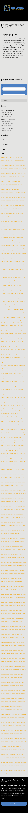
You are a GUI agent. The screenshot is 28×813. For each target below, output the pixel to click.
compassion (15, 280)
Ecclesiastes (3, 162)
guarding (3, 442)
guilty (21, 442)
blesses (2, 240)
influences (3, 480)
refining (20, 621)
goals (24, 432)
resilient (15, 645)
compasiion (3, 280)
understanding (4, 746)
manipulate (3, 514)
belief (2, 229)
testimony (20, 725)
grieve (6, 440)
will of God (16, 762)
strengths (8, 698)
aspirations (19, 216)
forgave (22, 413)
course (10, 314)
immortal (2, 469)
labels (7, 501)
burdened (23, 245)
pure (22, 605)
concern (16, 288)
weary (16, 759)
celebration (3, 256)
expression (3, 397)
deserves (12, 330)
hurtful (2, 464)
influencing (12, 480)
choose (21, 258)
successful (20, 706)
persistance (15, 562)
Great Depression (4, 168)
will (1, 765)
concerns (12, 288)
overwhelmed (20, 546)
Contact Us (14, 803)
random (9, 613)
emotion (7, 365)
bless (14, 240)
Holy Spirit (7, 170)
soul (8, 687)
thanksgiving (13, 727)
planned (18, 565)
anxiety (6, 210)
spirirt (17, 690)
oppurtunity (3, 543)
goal (2, 434)
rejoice (2, 631)
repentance (18, 639)
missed (22, 522)
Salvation (18, 178)
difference (3, 341)
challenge (13, 256)
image (2, 466)
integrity (23, 482)
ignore (20, 464)
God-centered (12, 165)
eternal (6, 386)
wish (18, 765)
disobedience (17, 349)
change (24, 256)
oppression (22, 541)
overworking (15, 549)
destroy (7, 336)
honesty (14, 456)
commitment (9, 272)
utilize (6, 751)
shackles (11, 677)
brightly (24, 242)
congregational (17, 298)
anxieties (3, 210)
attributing (7, 221)
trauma (18, 735)
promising (16, 597)
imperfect (9, 472)
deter (7, 338)
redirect (16, 621)
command (22, 269)
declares (18, 322)
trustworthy (23, 741)
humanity (11, 461)
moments (17, 528)
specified (13, 690)
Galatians (3, 165)
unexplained (15, 746)
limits (7, 506)
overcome (12, 543)
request (18, 642)
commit (19, 272)
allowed (12, 205)
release (24, 631)
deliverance (3, 328)
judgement (17, 496)
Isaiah (15, 170)
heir (18, 453)
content (17, 306)
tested (16, 725)
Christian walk (11, 157)
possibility (22, 570)
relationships (10, 631)
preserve (20, 583)
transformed (3, 735)
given (2, 432)
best (5, 234)
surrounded (23, 714)
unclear (15, 743)
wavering (24, 757)
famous (9, 402)
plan (25, 565)
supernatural (19, 709)
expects (7, 394)
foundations (7, 418)
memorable (18, 517)
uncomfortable (20, 743)
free (20, 418)
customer (3, 320)
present (12, 583)
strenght (18, 695)
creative (24, 314)
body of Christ (18, 240)
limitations (3, 506)
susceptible (17, 717)
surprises (24, 711)
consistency (12, 304)
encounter (8, 370)
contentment (12, 306)
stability (13, 693)
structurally (14, 701)
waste (21, 757)
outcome (8, 543)
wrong (5, 773)
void (20, 754)
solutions (17, 685)
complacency (13, 282)
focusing (9, 410)
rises (23, 655)
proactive (10, 591)
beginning (11, 226)
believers (15, 229)
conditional (3, 290)
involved (20, 493)
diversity (2, 354)
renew (6, 639)
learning (2, 504)
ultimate (11, 743)
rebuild (10, 615)
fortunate (24, 416)
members (13, 517)
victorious (3, 754)
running (23, 658)
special (5, 690)
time (15, 730)
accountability (3, 194)
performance (3, 559)
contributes (22, 306)
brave (15, 242)
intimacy (10, 490)
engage (22, 378)
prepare (16, 581)
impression (14, 474)
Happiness (16, 168)
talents (20, 719)
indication (10, 477)
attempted (15, 218)
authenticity (16, 221)
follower (24, 410)
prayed (20, 575)
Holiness (2, 170)
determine (3, 338)
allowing (16, 205)
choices (14, 258)
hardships (3, 448)
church (10, 261)
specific (9, 690)
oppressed (17, 541)
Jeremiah (3, 173)
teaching (2, 722)
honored (21, 456)
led (11, 504)
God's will (24, 165)
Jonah (18, 173)
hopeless (13, 458)
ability (21, 184)
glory (21, 432)
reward (7, 655)
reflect (24, 623)
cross (14, 317)
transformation (16, 733)
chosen (6, 261)
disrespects (23, 349)
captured (20, 250)
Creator (7, 160)
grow (23, 440)
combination (6, 264)
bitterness (6, 237)
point (18, 567)
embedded (11, 360)
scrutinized (11, 666)
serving (2, 677)
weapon (13, 759)
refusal (23, 626)
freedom (16, 418)
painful (23, 549)
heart (5, 453)
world (22, 767)
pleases (2, 567)
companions (10, 277)
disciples (24, 344)
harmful (11, 448)
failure (21, 397)
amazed (5, 208)
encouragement (19, 370)
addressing (18, 197)
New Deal (14, 176)
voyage (23, 754)
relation (20, 631)
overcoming (17, 543)
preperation (3, 583)
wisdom (8, 765)
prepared (8, 581)
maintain (7, 512)
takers (16, 719)
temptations (22, 722)
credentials (3, 317)
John (16, 173)
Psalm (2, 178)
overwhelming (4, 549)
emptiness (13, 368)
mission (6, 525)
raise (6, 613)
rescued (2, 645)
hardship (7, 448)
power (2, 575)
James (22, 170)
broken (12, 245)
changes (20, 256)
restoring (10, 650)
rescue (6, 645)
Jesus (12, 173)
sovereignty (15, 687)
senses (20, 671)
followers (20, 410)
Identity (11, 170)
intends (16, 485)
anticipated (20, 208)
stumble (23, 703)
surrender (18, 714)
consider (8, 304)
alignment (3, 205)
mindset (23, 520)
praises (13, 575)
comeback (12, 264)
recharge (14, 615)
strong (10, 701)
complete (23, 282)
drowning (7, 357)
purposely (11, 607)
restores (6, 650)
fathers (18, 402)
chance (17, 256)
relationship (16, 631)
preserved (16, 583)
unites (8, 749)
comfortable (17, 264)
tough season (6, 733)
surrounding (3, 717)
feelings (22, 405)
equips (18, 384)
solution (21, 685)
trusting (19, 741)
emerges (12, 362)
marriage (8, 514)
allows (20, 205)
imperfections (21, 469)
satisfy (17, 663)
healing (18, 448)
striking (19, 698)
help (23, 453)
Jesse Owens (8, 173)
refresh (16, 626)
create (17, 314)
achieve (22, 194)
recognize (3, 618)
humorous (23, 461)
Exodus (15, 162)
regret (13, 629)
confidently (3, 293)
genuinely (8, 429)
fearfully (5, 405)
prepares (12, 581)
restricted (15, 650)
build (20, 245)
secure (6, 669)
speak (2, 690)
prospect (12, 599)
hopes (17, 458)
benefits (23, 232)
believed (5, 229)
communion (16, 274)
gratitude (8, 437)
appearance (18, 210)
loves (14, 509)
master (11, 514)
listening (10, 506)
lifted (19, 504)
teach (6, 722)
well (7, 762)
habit (5, 445)
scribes (2, 666)
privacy (22, 589)
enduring (21, 376)
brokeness (3, 245)
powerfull (15, 573)
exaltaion (2, 389)
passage (16, 551)
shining (13, 679)
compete (8, 282)
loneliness (23, 506)
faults (25, 402)
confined (12, 293)
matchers (16, 514)
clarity (23, 261)
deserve (16, 330)
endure (17, 376)
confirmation (21, 293)
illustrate (23, 464)
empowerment (22, 365)
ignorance (16, 464)
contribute (3, 309)
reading (20, 613)
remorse (23, 637)
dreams (19, 354)
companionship (4, 277)
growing (13, 440)
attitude (2, 221)
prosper (2, 602)
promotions (3, 599)
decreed (22, 322)
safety (24, 661)
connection (8, 301)
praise (17, 575)
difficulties (8, 341)
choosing (2, 261)
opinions (2, 541)
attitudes (24, 218)
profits (11, 594)
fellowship (7, 408)
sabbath (8, 661)
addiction (14, 197)
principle (14, 589)
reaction (17, 613)
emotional (20, 362)
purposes (16, 607)
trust (2, 743)
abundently (13, 186)
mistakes (11, 525)
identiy (12, 464)
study (19, 703)
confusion (12, 298)
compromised (18, 285)
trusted (15, 741)
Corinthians (3, 160)
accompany (11, 189)
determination (17, 336)
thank (21, 727)
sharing (21, 677)
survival (12, 717)
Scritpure (22, 178)
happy (19, 445)
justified (6, 498)
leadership (14, 501)
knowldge (23, 498)
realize (2, 615)
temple (18, 722)
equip (21, 384)
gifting (19, 429)
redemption (7, 621)
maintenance (12, 512)
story (2, 695)
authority (3, 224)
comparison (24, 277)
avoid (19, 224)
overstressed (14, 546)
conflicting (7, 296)
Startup (9, 181)
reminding (12, 637)
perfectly (18, 557)
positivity (6, 570)
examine (7, 389)
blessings (7, 240)
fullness (2, 426)
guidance (10, 442)
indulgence (15, 477)
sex (8, 677)
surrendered (7, 714)
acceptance (18, 186)
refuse (6, 629)
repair (10, 639)
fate (15, 402)
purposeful (6, 607)
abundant (8, 186)
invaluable (24, 490)
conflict (11, 296)
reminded (3, 637)
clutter (2, 264)
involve (24, 493)
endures (13, 376)
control (11, 309)
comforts (2, 266)
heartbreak (12, 450)
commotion (24, 272)
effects (22, 357)
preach (16, 578)
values (18, 751)
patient (12, 554)
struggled (23, 701)
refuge (20, 626)
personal (24, 562)
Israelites (18, 170)
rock (7, 658)
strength (12, 698)
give (5, 432)
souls (6, 687)
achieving (3, 197)
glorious (18, 432)
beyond (16, 234)
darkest (12, 320)
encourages (3, 373)
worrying (2, 770)
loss (9, 509)
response (7, 647)
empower (8, 368)
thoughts (7, 730)
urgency (24, 749)
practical (5, 575)
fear (15, 405)
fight (10, 408)
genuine (12, 429)
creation (20, 314)
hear (8, 453)
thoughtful (3, 730)
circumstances (15, 261)
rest (22, 650)
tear (11, 722)
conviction (21, 309)
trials (9, 738)
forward (2, 418)
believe (2, 232)
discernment (14, 344)
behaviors (15, 226)
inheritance (21, 480)
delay (18, 325)
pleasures (14, 567)
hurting (6, 464)
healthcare (23, 448)
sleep (10, 685)
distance (6, 352)
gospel (12, 434)
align (10, 205)
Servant (2, 181)
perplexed (16, 559)
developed (11, 338)
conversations (16, 309)
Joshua (21, 173)
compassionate (9, 280)
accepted (23, 186)
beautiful (3, 226)
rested (16, 647)
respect (23, 645)
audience (11, 221)
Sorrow (6, 181)
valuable (14, 751)
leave (9, 504)
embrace (3, 362)
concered (8, 288)
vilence (10, 754)
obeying (11, 535)
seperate (2, 674)
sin (4, 685)
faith (24, 400)
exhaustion (7, 392)
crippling (7, 317)
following (3, 413)
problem (14, 591)
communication (10, 274)
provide (10, 605)
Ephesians (12, 162)
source (11, 687)
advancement (8, 200)
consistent (18, 304)
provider (2, 605)
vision (17, 754)
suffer (10, 709)
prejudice (20, 578)
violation (13, 754)
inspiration (12, 482)
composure (13, 285)
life (16, 504)
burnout (13, 248)
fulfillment (21, 424)
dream (23, 354)
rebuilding (6, 615)
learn (6, 504)
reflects (20, 623)
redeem (2, 621)
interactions (15, 488)
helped (20, 453)
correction (17, 312)
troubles (24, 738)
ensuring (19, 381)
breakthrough (19, 242)
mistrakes (19, 525)
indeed (6, 477)
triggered (17, 738)
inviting (17, 493)
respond (2, 647)
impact (16, 469)
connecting (3, 301)
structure (19, 701)
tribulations (12, 738)
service (21, 674)
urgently (2, 751)
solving (2, 687)
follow (6, 413)
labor (10, 501)
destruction (11, 336)
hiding (2, 456)
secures (2, 669)
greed (20, 437)
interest (24, 488)
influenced (24, 477)
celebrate (24, 253)
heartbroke (17, 450)
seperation (7, 674)
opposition (12, 541)
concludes (21, 288)
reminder (7, 637)
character (7, 258)
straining (5, 695)
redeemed (18, 618)
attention (19, 218)
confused (3, 298)
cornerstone (12, 312)
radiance (2, 613)
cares (8, 253)
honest (17, 456)
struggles (3, 703)
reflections (12, 623)
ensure (15, 381)
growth (20, 440)
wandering (17, 757)
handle (8, 445)
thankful (8, 727)
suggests (14, 709)
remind (20, 637)
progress (18, 594)
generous (3, 429)
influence (8, 480)
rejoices (23, 629)
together (24, 730)
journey (10, 496)
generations (17, 426)
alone (2, 208)
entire (23, 381)
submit (7, 706)
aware (22, 224)
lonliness (6, 509)
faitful (24, 397)
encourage (8, 373)
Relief (14, 178)
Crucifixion (12, 160)
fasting (12, 402)
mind (2, 522)
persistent (20, 562)
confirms (2, 296)
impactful (12, 469)
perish (12, 559)
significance (3, 682)
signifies (12, 682)
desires (23, 330)
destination (20, 333)
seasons (23, 666)
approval (17, 213)
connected (23, 298)
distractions (15, 352)
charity (11, 258)
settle (6, 677)
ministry (5, 522)
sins (2, 685)
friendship (8, 421)
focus (13, 410)
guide (14, 442)
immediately (16, 466)
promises (7, 597)
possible (2, 573)
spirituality (24, 690)
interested (20, 488)
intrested (14, 490)
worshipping (10, 770)
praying (5, 578)
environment (13, 384)
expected (23, 392)
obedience (3, 535)
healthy (2, 450)
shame (15, 677)
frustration (13, 424)
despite (15, 333)
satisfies (13, 663)
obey (15, 535)
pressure (13, 586)
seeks (17, 669)
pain (2, 551)
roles (10, 658)
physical (8, 565)
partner (12, 551)
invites (10, 493)
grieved (2, 440)
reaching (13, 613)
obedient (7, 535)
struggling (12, 703)
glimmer (11, 432)
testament (12, 725)
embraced (16, 360)
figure (13, 408)
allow (23, 205)
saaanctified (3, 661)
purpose (20, 607)
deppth (24, 328)
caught (20, 253)
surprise (2, 714)
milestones (18, 520)
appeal (14, 210)
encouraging (13, 373)
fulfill (25, 424)
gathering (12, 426)
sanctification (3, 663)
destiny (24, 333)
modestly (23, 525)
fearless (12, 405)
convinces (3, 312)
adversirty (22, 200)
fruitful (22, 421)
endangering (3, 376)
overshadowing (8, 546)
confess (16, 290)
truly (12, 741)
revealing (24, 653)
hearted (21, 450)
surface (16, 711)
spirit (10, 693)
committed (15, 272)
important (18, 472)
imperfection (3, 472)
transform (14, 735)
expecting (3, 394)
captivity (16, 250)
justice (2, 498)
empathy (11, 365)
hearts (2, 453)
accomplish (18, 192)
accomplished (16, 189)
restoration (24, 647)
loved (12, 509)
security (10, 669)
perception (3, 557)
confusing (7, 298)
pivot (11, 565)
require (22, 642)
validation (10, 751)
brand (9, 242)
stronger (6, 701)
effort (25, 357)
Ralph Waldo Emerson (8, 178)
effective (18, 357)
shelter (7, 679)
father (22, 402)
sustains (2, 719)
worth (2, 773)
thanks (18, 727)
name (2, 533)
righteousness (12, 655)
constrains (3, 306)
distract (24, 352)
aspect (15, 216)
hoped (9, 458)
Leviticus (3, 176)
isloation (2, 496)
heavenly (11, 453)
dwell (10, 357)
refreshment (12, 626)
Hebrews (24, 168)
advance (13, 200)
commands (17, 269)
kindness (10, 498)
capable (12, 250)
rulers (20, 658)
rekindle (6, 631)
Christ (21, 157)
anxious (10, 210)
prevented (22, 586)
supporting (8, 711)
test (24, 725)
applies (22, 210)
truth (8, 743)
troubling (6, 741)
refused (2, 629)
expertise (16, 394)
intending (12, 485)
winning (4, 765)
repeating (13, 639)
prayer (2, 578)
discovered (3, 349)
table (14, 719)
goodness (8, 434)
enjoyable (7, 381)
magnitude (3, 512)
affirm (15, 202)
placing (14, 565)
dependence (19, 328)
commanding (20, 266)
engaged (14, 378)
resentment (11, 645)
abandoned (3, 184)
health (6, 450)
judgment (22, 496)
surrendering (13, 714)
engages (18, 378)
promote (20, 597)
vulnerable (3, 757)
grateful (23, 434)
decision (14, 322)
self (18, 671)
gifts (22, 429)
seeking (14, 669)
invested (2, 493)
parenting (8, 551)
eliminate (6, 360)
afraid (22, 202)
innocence (7, 482)
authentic (21, 221)
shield (10, 679)
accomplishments (4, 192)
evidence (24, 386)
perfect (22, 557)
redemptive (12, 621)
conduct (7, 290)
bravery (12, 242)
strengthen (3, 698)
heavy (15, 453)
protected (6, 602)
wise (12, 765)
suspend (22, 717)
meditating (3, 517)
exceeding (11, 389)
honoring (2, 458)
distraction (20, 352)
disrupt (2, 352)
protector (20, 602)
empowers (3, 368)
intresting (19, 490)
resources (20, 645)
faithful (17, 400)
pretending (17, 586)
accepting (3, 189)
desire (2, 333)
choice (18, 258)
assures (7, 218)
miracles (9, 522)
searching (19, 666)
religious (9, 634)
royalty (16, 658)
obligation (18, 535)
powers (23, 573)
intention (7, 488)
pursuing (3, 610)
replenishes (3, 642)
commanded (14, 266)
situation (7, 685)
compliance (3, 285)
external (11, 397)
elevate (2, 360)
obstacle (7, 538)
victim (24, 751)
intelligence (3, 485)
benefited (19, 232)
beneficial (15, 232)
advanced (3, 200)
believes (22, 229)
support (12, 711)
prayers (23, 575)
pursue (23, 607)
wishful (15, 765)
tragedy (11, 733)
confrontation (15, 296)
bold (2, 242)
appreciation (8, 213)
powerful (20, 573)
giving (7, 432)
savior (23, 663)
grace (15, 434)
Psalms (22, 176)
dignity (12, 341)
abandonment (8, 184)
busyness (17, 248)
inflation (19, 477)
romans (12, 658)
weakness (9, 759)
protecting (11, 602)
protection (16, 602)
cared (2, 253)
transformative (22, 733)
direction (23, 341)
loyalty (23, 509)
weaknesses (3, 759)
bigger (2, 237)
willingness (20, 762)
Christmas (17, 157)
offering (17, 538)
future (6, 426)
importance (13, 472)
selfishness (6, 671)
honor (6, 458)
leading (18, 501)
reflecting (7, 623)
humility (19, 461)
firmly (23, 408)
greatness (16, 437)
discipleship (19, 344)
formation (19, 416)
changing (3, 258)
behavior (19, 226)
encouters (19, 373)
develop (21, 338)
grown (16, 440)
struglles (16, 703)
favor (2, 405)
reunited (16, 653)
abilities (17, 184)
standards (18, 693)
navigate (5, 533)
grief (23, 437)
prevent (7, 589)
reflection (16, 623)
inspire (16, 482)
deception (6, 322)
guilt (23, 442)
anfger (13, 208)
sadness (20, 661)
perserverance (21, 559)
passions (20, 551)
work (19, 767)
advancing (17, 200)
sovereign (20, 687)
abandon (14, 184)
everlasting (20, 386)
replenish (14, 642)
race (23, 610)
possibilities (16, 570)
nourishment (22, 533)
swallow (10, 719)
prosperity (17, 599)
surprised (20, 711)
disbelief (9, 344)
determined (23, 336)
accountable (9, 194)
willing (24, 762)
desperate (6, 333)
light (21, 504)
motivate (18, 530)
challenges (8, 256)
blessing (11, 240)
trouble (2, 741)
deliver (7, 328)
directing (19, 341)
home (10, 456)
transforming (9, 735)
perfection (14, 557)
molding (12, 528)
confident (8, 293)
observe (22, 535)
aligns (7, 205)
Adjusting (3, 157)
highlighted (6, 456)
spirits (20, 690)
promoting (24, 597)
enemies (3, 378)
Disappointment (18, 160)
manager (18, 512)
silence (16, 682)
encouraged (13, 370)
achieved (18, 194)
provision (18, 605)
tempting (8, 725)
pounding (11, 573)
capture (24, 250)
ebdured (14, 357)
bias (20, 234)
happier (11, 445)
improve (22, 474)
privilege (6, 591)
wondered (7, 767)
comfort (6, 266)
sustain (6, 719)
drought (2, 357)
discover (7, 349)
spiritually (3, 693)
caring (14, 253)
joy (13, 496)
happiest (15, 445)
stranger (9, 695)
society (13, 685)
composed (8, 285)
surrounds (9, 717)
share (18, 677)
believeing (10, 229)
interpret (6, 490)
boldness (24, 240)
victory (7, 754)
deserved (8, 330)
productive (7, 594)
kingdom (14, 498)
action (10, 197)
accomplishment (12, 192)
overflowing (22, 543)
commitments (3, 272)
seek (20, 669)
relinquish (14, 634)
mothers (9, 530)
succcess (12, 706)
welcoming (3, 762)
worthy (24, 770)
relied (6, 634)
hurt (9, 464)
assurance (3, 218)
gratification (3, 437)
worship (15, 770)
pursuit (6, 610)
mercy (6, 520)
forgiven (7, 416)
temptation (3, 725)
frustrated (3, 424)
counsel (2, 314)
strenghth (14, 695)
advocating (11, 202)
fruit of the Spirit (17, 421)
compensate (3, 282)
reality (24, 613)
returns (12, 653)
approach (13, 213)
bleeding (17, 237)
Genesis (7, 165)
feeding (18, 405)
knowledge (3, 501)
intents (11, 488)
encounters (3, 370)
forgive (11, 416)
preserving (3, 586)
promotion (8, 599)
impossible (23, 472)
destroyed (3, 336)
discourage (19, 346)
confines (16, 293)
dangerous (8, 320)
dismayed (12, 349)
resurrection (3, 653)
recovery (13, 618)
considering (3, 304)
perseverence (9, 562)
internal (2, 490)
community (21, 274)
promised (3, 597)
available (12, 224)
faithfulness (13, 400)
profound (14, 594)
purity (2, 607)
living (16, 506)
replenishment (9, 642)
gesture (15, 429)
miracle (13, 522)
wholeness (11, 762)
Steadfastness (14, 181)
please (6, 567)
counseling (22, 312)
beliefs (23, 226)
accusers (14, 194)
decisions (10, 322)
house (7, 461)
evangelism (15, 386)
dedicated (3, 325)
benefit (2, 234)
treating (21, 735)
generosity (22, 426)
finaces (16, 408)
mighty (14, 520)
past (2, 554)
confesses (12, 290)
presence (8, 583)
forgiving (15, 416)
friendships (3, 421)
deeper (11, 325)
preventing (3, 589)
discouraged (7, 346)
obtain (10, 538)
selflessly (15, 671)
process (2, 594)
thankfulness (3, 727)
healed (15, 448)
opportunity (7, 541)
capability (8, 250)
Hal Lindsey (11, 168)
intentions (3, 488)
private (2, 591)
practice (9, 575)
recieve (18, 615)
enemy (6, 378)
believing (6, 232)
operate (23, 538)
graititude (19, 434)
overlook (2, 546)
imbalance (11, 466)
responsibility (11, 647)
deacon (23, 320)
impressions (9, 474)
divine (6, 354)
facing (18, 397)
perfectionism (8, 557)
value (21, 751)
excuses (2, 392)
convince (7, 312)
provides (6, 605)
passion (23, 551)
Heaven (20, 168)
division (9, 354)
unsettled (15, 749)
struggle (7, 703)
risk (2, 658)
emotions (3, 365)
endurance (9, 376)
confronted (21, 296)
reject (20, 629)
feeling (2, 408)
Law (25, 173)
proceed (23, 591)
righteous (17, 655)
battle (25, 224)
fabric (15, 397)
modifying (8, 528)
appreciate (3, 213)
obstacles (3, 538)
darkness (16, 320)
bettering (13, 234)
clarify (20, 261)
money (2, 530)
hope (20, 458)
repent (22, 639)
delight (21, 325)
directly (2, 344)
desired (20, 330)
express (7, 397)
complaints (19, 282)
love (17, 509)
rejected (16, 629)
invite (14, 493)
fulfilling (17, 424)
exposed (20, 394)
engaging (3, 381)
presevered (8, 586)
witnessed (22, 765)
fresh (22, 418)
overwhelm (9, 549)
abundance (3, 186)
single (20, 682)
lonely (2, 509)
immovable (7, 469)
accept (7, 189)
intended (8, 485)
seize (23, 669)
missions (2, 525)
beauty (6, 226)
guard (6, 442)
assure (11, 218)
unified (19, 746)
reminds (16, 637)
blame (10, 237)
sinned (23, 682)
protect (24, 602)
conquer (16, 301)
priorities (18, 589)
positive (2, 570)
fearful (9, 405)
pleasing (9, 567)
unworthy (20, 749)
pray (9, 578)
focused (5, 410)
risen (21, 655)
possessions (11, 570)
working (16, 767)
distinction (11, 352)
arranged (8, 216)
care (11, 253)
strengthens (22, 695)
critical (11, 317)
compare (19, 277)
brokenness (8, 245)
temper (14, 722)
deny (15, 328)
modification (3, 528)
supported (3, 711)
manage (21, 512)
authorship (7, 224)
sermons (11, 674)
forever (18, 413)
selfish (11, 671)
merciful (2, 520)
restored (2, 650)
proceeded (19, 591)
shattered (3, 679)
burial (10, 248)
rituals (4, 658)
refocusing (3, 626)
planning (22, 565)
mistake (15, 525)
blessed (21, 237)
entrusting (3, 384)
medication (20, 514)
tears (9, 722)
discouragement (13, 346)
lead (24, 501)
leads (21, 501)
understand (10, 746)
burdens (2, 248)
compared (15, 277)
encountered (21, 368)
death (2, 322)
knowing (18, 498)
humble (15, 461)
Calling (7, 157)
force (15, 413)
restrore (19, 650)
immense (21, 466)
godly (4, 434)
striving (2, 701)
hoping (22, 458)
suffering (7, 709)
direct (6, 344)
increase (2, 477)
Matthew (10, 176)
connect (12, 301)
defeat (15, 325)
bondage (5, 242)
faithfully (8, 400)
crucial (17, 317)
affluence (18, 202)
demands (11, 328)
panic (5, 551)
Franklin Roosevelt (21, 162)
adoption (22, 197)
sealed (15, 666)
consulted (8, 306)
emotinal (16, 362)
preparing (20, 581)
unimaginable (3, 749)
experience (12, 394)
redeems (22, 618)
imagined (6, 466)
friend (12, 421)
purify (25, 605)
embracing (7, 362)
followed (16, 410)
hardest (22, 445)
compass (20, 280)
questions (16, 610)
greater (12, 437)
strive (22, 698)
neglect (12, 533)
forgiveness (3, 416)
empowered (16, 365)
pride (11, 589)
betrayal (8, 234)
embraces (21, 360)
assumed (23, 216)
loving (20, 509)
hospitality (3, 461)
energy (10, 378)
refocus (7, 626)
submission (3, 706)
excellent (16, 389)
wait (10, 757)
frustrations (8, 424)
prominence (23, 594)
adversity (3, 202)
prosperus (21, 599)
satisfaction (9, 663)
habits (2, 445)
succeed (16, 706)
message (10, 520)
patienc (9, 554)
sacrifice (11, 661)
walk (13, 757)
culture (20, 317)
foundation (12, 418)
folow (9, 413)
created (13, 314)
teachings (24, 719)
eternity (10, 386)
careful (5, 253)
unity (11, 749)
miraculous (18, 522)
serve (19, 674)
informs (17, 480)
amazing (9, 208)
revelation (3, 655)
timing (18, 730)
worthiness (20, 770)
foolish (12, 413)
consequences (22, 301)
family (2, 402)
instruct (19, 482)
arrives (11, 216)
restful (20, 647)
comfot (10, 266)
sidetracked (18, 679)
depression (3, 330)
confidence (20, 290)
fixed (2, 410)
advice (6, 202)
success (2, 709)
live (13, 506)
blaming (13, 237)
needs (9, 533)
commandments (4, 269)
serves (15, 674)
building (16, 245)
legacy (14, 504)
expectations (12, 392)
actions (7, 197)
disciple (2, 346)
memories (23, 517)
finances (20, 408)
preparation (3, 581)
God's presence (19, 165)
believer (18, 229)
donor (13, 354)
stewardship (22, 693)
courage (6, 314)
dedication (8, 325)
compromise (3, 288)
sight (22, 679)
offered (14, 538)
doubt (16, 354)
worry (6, 770)
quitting (20, 610)
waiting (7, 757)
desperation (11, 333)
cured (24, 317)
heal (9, 450)
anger (16, 208)
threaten (11, 730)
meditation (8, 517)
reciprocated (23, 615)
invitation (7, 493)
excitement (21, 389)
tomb (2, 733)
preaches (12, 578)
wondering (12, 767)
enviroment (8, 384)
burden (6, 248)
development (16, 338)
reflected (3, 623)
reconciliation (8, 618)
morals (6, 530)
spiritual (7, 693)
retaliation (8, 653)
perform (8, 559)
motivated (14, 530)
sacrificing (16, 661)
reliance (2, 634)
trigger (21, 738)
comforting (22, 264)
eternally (2, 386)
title (21, 730)
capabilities (3, 250)
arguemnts (3, 216)
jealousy (6, 496)
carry (17, 253)
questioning (11, 610)
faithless (21, 400)
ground (9, 440)
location (19, 506)
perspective (3, 565)
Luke (6, 176)
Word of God (20, 181)
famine (5, 402)
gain (9, 426)
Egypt (8, 162)
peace (21, 554)
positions (21, 567)
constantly (22, 304)
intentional (21, 485)
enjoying (11, 381)
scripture (6, 666)
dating (20, 320)
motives (22, 530)
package (19, 549)
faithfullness (3, 400)
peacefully (17, 554)
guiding (17, 442)
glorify (15, 432)
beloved (10, 232)
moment (21, 528)
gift (24, 429)
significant (8, 682)
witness (2, 767)
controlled (8, 309)
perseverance (3, 562)
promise (11, 597)
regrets (9, 629)
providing (14, 605)
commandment (11, 269)
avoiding (15, 224)
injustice (2, 482)
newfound (17, 533)
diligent (15, 341)
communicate (3, 274)
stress (16, 698)
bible (22, 234)
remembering (19, 634)
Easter (22, 160)
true (10, 741)
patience (5, 554)
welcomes (21, 759)
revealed (20, 653)
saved (20, 663)
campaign (22, 248)
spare (24, 687)
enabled (17, 368)
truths (5, 743)
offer (21, 538)
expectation (18, 392)
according (23, 192)
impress (18, 474)
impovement (3, 474)
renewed (3, 639)
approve (21, 213)
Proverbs (18, 176)
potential (6, 573)
